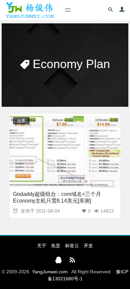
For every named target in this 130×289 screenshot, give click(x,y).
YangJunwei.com (50, 271)
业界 (21, 120)
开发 (88, 245)
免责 (55, 245)
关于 (41, 245)
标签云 (72, 245)
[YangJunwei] (30, 10)
